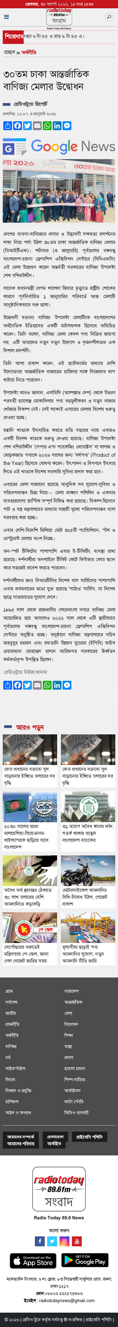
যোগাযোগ (55, 1137)
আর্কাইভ (54, 1144)
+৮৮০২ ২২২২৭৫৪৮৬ (64, 1293)
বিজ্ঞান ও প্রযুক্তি (18, 1091)
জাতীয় (10, 1013)
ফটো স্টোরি (73, 1102)
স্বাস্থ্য (68, 1046)
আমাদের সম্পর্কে (20, 1137)
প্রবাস (69, 1057)
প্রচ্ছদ (9, 52)
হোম (9, 991)
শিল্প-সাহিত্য (75, 1079)
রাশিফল (11, 1102)
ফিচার (10, 1079)
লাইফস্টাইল (15, 1068)
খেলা (68, 1013)
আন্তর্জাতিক (73, 1002)
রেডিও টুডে (32, 1320)
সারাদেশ (71, 991)
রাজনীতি (12, 1024)
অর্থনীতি (29, 52)
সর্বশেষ (11, 1002)
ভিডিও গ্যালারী (76, 1113)
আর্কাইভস (72, 1091)
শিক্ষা (68, 1035)
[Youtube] (77, 1241)
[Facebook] (40, 1241)
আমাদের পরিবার (20, 1144)
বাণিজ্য (11, 1046)
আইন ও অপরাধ (18, 1113)
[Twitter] (52, 1241)
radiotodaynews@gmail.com (67, 1301)
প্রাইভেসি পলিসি (90, 1137)
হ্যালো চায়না (74, 1068)
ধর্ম (7, 1057)
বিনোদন (71, 1024)
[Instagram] (64, 1241)
